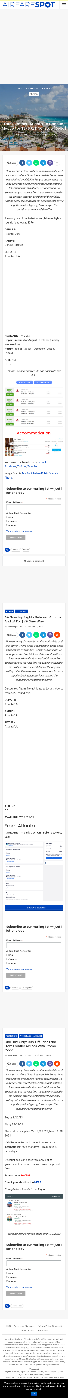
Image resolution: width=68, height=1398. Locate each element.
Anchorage (25, 1036)
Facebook (10, 466)
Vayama (47, 1374)
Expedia (40, 1372)
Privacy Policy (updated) (50, 1326)
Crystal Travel (24, 1374)
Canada (12, 521)
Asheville (38, 1036)
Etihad (39, 1377)
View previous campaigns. (19, 531)
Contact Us (42, 1330)
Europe (12, 525)
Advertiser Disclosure (24, 1326)
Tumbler (32, 466)
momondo (32, 1372)
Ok (34, 1394)
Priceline (15, 1372)
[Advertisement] (34, 46)
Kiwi (32, 1374)
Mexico (26, 550)
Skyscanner (48, 1372)
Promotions (11, 1036)
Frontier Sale (17, 1306)
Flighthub (24, 1372)
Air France (16, 1377)
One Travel (38, 1374)
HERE (37, 1182)
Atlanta (33, 94)
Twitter (21, 466)
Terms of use (27, 1330)
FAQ (8, 1326)
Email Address (15, 502)
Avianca (24, 1377)
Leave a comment (35, 561)
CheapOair (58, 1372)
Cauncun (16, 550)
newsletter (45, 462)
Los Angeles (21, 611)
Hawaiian (46, 1377)
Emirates (32, 1377)
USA (10, 517)
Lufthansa (54, 1377)
